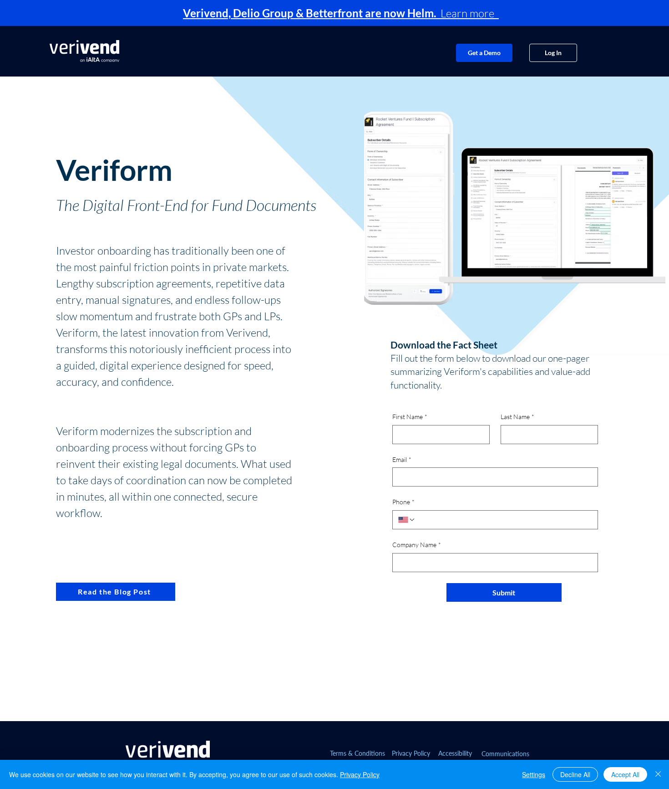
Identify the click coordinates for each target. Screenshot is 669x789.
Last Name (517, 416)
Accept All (625, 774)
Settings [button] (533, 774)
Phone (403, 502)
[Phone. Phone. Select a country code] (407, 519)
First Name (409, 416)
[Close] (658, 774)
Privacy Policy (360, 774)
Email (401, 459)
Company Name (416, 544)
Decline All (575, 774)
